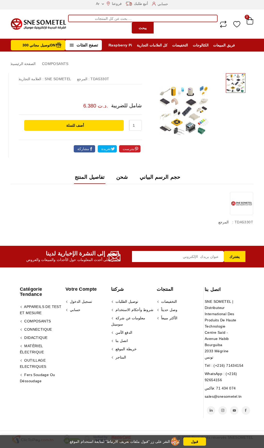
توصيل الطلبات (126, 301)
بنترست (129, 149)
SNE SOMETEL (58, 79)
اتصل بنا (213, 289)
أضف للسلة (74, 125)
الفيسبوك (246, 410)
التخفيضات (180, 45)
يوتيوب (234, 410)
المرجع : (83, 79)
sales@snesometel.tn (223, 396)
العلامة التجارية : (31, 79)
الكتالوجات (201, 45)
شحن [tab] (122, 177)
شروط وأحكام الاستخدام (133, 310)
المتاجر (120, 357)
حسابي (74, 310)
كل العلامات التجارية (152, 45)
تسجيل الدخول (80, 301)
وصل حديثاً (168, 310)
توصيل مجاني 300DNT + (41, 45)
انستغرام (222, 410)
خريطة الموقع (125, 349)
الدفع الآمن (123, 332)
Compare (223, 24)
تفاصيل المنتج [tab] (89, 177)
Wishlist (236, 24)
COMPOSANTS (37, 321)
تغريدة (106, 149)
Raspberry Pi (120, 45)
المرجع (223, 222)
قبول (194, 441)
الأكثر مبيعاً (168, 318)
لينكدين (211, 410)
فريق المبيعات (224, 45)
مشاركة (83, 149)
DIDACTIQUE (35, 338)
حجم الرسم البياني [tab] (160, 177)
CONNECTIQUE (37, 329)
